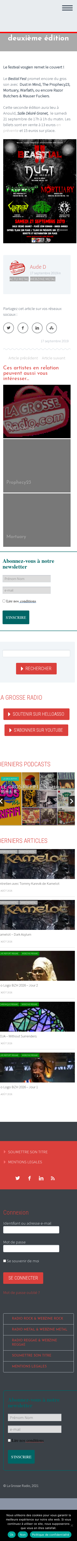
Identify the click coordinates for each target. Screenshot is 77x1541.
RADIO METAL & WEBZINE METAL (39, 1329)
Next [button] (71, 801)
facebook (29, 1178)
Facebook (23, 328)
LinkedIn (37, 328)
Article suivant (53, 357)
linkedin (41, 1178)
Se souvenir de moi (22, 1260)
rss (53, 1178)
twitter (17, 1178)
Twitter (8, 328)
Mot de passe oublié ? (21, 1292)
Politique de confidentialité (50, 1534)
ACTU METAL (19, 279)
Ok (12, 1534)
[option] (37, 465)
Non (23, 1534)
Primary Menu (67, 8)
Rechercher (38, 668)
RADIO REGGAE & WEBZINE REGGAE (34, 1342)
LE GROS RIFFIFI (10, 778)
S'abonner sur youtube (38, 730)
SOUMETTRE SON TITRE (28, 1151)
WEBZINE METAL (42, 279)
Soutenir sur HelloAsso (38, 714)
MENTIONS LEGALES (25, 1161)
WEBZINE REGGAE (30, 953)
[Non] (72, 1525)
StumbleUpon (51, 328)
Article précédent (23, 357)
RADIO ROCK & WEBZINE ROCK (37, 1318)
